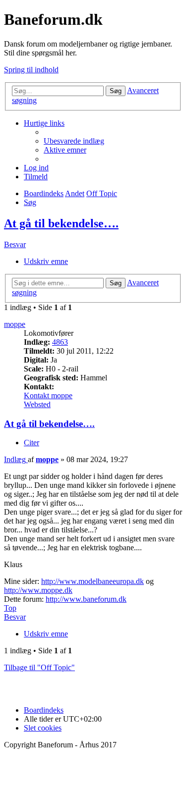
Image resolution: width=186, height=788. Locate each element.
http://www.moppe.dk (38, 590)
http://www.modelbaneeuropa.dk (92, 581)
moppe (14, 324)
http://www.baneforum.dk (86, 599)
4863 (60, 342)
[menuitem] (74, 141)
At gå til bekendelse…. (61, 223)
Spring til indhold (31, 69)
